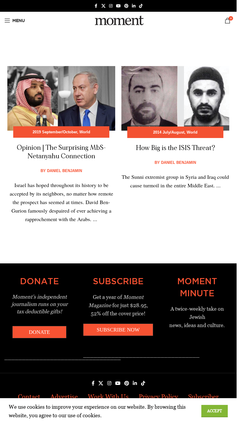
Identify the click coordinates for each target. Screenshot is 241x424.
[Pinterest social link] (126, 6)
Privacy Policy (158, 397)
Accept (214, 411)
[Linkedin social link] (133, 6)
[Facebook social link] (96, 6)
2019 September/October (55, 132)
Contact (29, 397)
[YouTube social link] (118, 6)
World (84, 132)
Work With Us (108, 397)
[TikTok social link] (140, 6)
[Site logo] (118, 20)
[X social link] (103, 6)
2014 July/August (168, 132)
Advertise (64, 397)
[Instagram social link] (110, 6)
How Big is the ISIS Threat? (175, 148)
